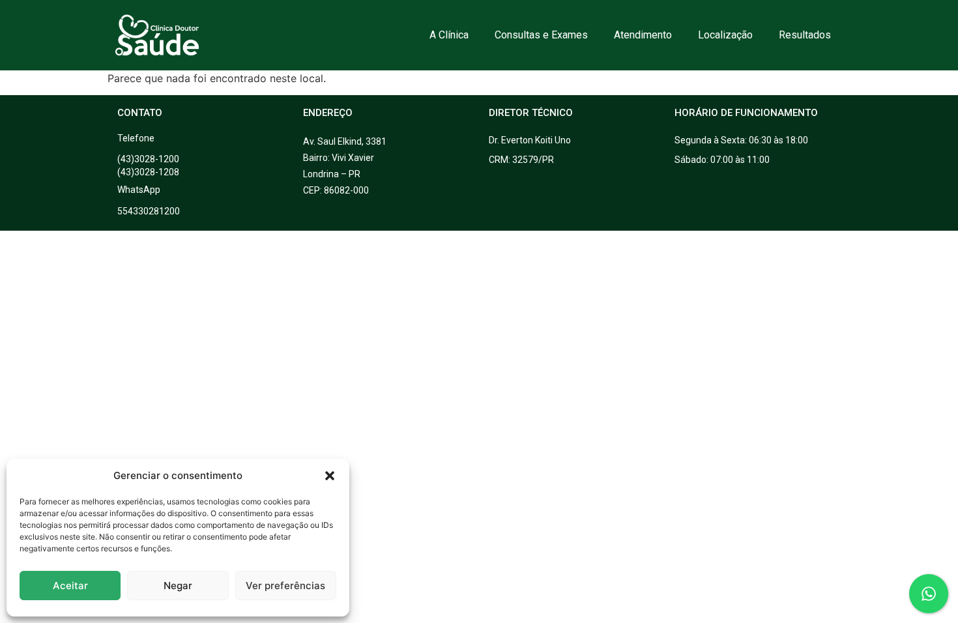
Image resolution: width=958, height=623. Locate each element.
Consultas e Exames (541, 35)
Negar (178, 585)
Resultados (805, 35)
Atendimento (643, 35)
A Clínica (449, 35)
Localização (725, 35)
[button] (329, 475)
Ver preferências (285, 585)
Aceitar (70, 585)
